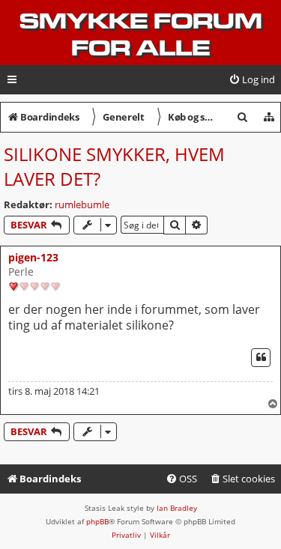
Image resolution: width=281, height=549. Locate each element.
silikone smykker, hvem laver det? (114, 166)
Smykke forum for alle (140, 34)
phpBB (97, 521)
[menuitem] (252, 79)
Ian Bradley (177, 508)
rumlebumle (82, 204)
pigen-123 (33, 257)
